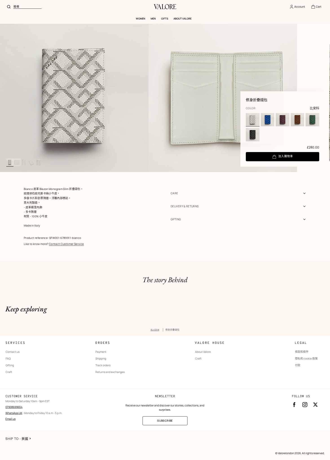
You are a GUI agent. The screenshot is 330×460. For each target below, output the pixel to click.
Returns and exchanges (110, 372)
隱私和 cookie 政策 (306, 359)
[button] (316, 7)
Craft (9, 372)
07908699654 (13, 407)
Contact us (13, 352)
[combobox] (27, 7)
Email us (10, 419)
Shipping (100, 359)
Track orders (102, 365)
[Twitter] (315, 404)
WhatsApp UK (13, 413)
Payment (100, 352)
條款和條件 (301, 352)
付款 (297, 365)
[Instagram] (304, 404)
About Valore (203, 352)
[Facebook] (294, 404)
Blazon (155, 330)
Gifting (10, 365)
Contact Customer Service (66, 244)
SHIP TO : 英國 (16, 438)
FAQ (8, 359)
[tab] (9, 162)
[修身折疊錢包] (253, 120)
